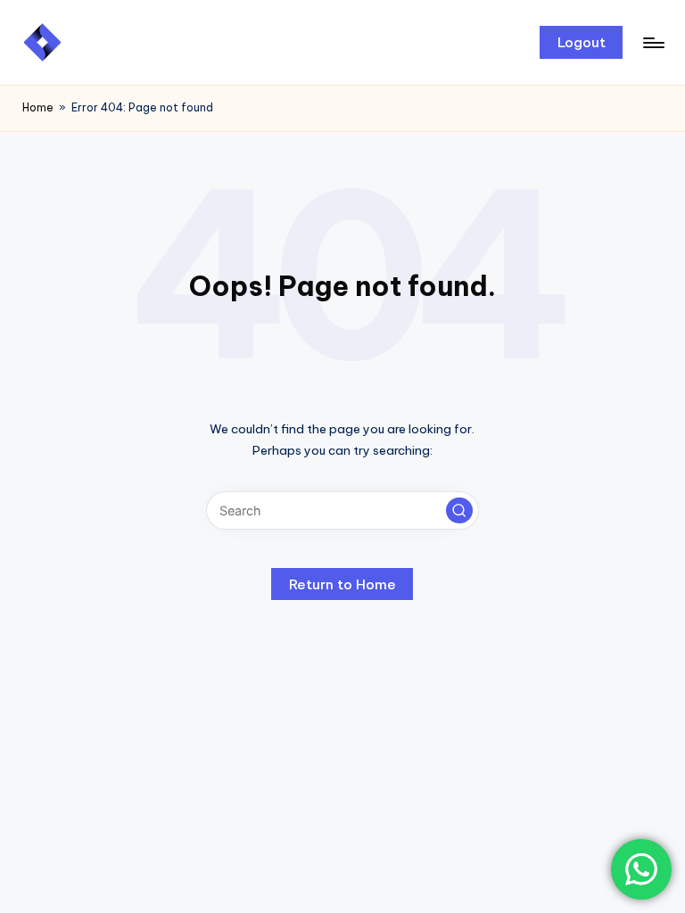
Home (38, 107)
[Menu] (652, 42)
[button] (581, 42)
